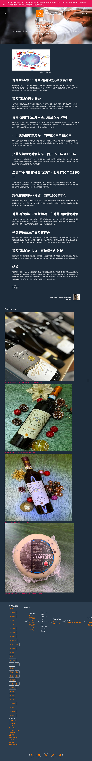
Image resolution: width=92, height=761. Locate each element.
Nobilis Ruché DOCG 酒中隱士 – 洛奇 (17, 522)
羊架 (11, 684)
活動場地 (12, 660)
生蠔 (17, 676)
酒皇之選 (12, 703)
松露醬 (12, 652)
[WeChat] (46, 755)
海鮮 (11, 664)
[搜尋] (79, 13)
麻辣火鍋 (12, 715)
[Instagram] (39, 755)
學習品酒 (12, 632)
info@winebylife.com (74, 623)
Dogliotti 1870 (14, 730)
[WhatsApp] (53, 755)
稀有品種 (12, 680)
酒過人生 (50, 12)
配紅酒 (12, 699)
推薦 (11, 644)
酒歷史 (15, 288)
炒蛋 (17, 664)
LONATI (11, 735)
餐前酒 (12, 707)
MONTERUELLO (14, 737)
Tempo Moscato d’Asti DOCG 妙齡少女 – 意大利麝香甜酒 (23, 382)
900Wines (12, 721)
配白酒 (12, 695)
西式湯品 (12, 688)
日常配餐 (12, 648)
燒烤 (11, 672)
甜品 (11, 676)
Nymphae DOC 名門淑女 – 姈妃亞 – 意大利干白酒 (21, 452)
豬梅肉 (12, 692)
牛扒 (17, 672)
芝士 (17, 684)
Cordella (12, 728)
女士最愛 (12, 628)
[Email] (60, 755)
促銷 (11, 608)
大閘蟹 (12, 624)
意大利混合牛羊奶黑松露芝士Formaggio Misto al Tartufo (23, 594)
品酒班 (12, 620)
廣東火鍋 (12, 636)
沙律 (11, 656)
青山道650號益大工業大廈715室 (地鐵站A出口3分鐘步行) (32, 623)
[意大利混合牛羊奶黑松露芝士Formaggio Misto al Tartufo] (39, 558)
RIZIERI (11, 740)
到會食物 (12, 616)
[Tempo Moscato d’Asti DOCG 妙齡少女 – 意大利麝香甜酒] (39, 347)
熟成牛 (12, 668)
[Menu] (5, 13)
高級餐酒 (12, 711)
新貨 (17, 644)
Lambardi (12, 733)
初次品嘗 (12, 612)
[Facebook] (31, 755)
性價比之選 (13, 640)
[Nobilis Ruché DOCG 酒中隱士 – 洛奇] (38, 487)
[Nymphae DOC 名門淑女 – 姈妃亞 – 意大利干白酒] (38, 417)
